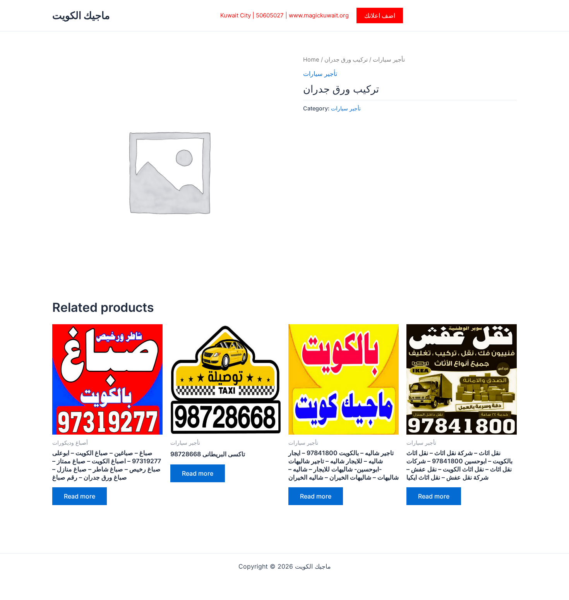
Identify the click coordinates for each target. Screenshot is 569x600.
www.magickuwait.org (319, 15)
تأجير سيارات (389, 59)
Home (311, 59)
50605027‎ (270, 15)
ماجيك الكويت (81, 15)
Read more (79, 496)
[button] (379, 15)
